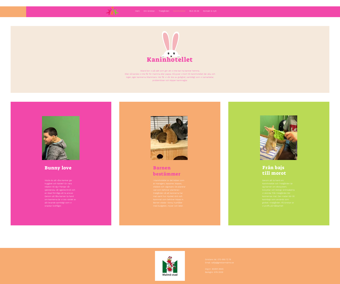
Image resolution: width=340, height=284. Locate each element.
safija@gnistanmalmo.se (222, 262)
